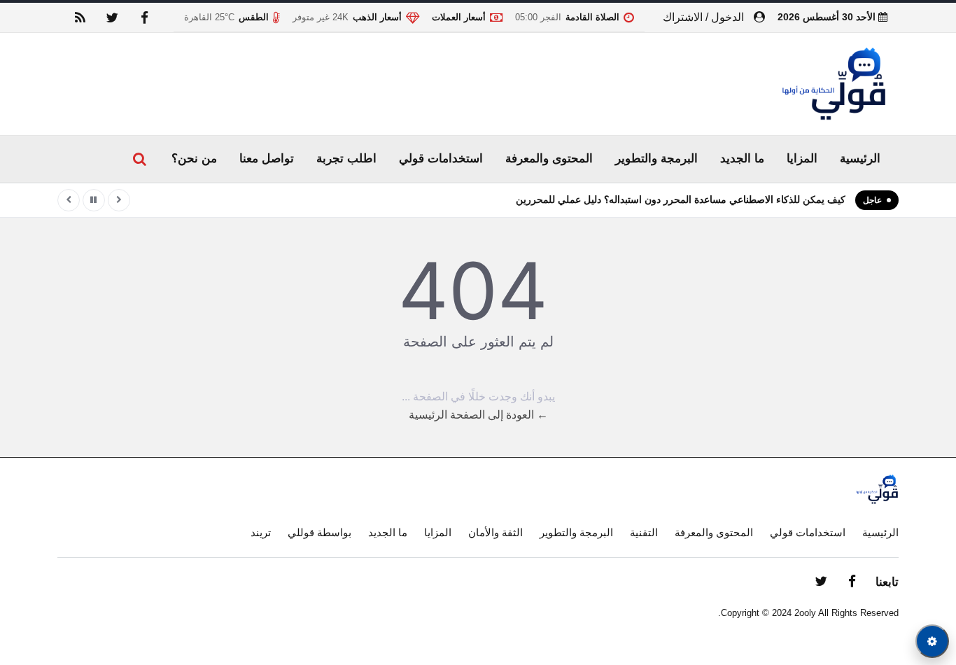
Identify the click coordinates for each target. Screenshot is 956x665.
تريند (261, 532)
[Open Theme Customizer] (932, 641)
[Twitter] (112, 17)
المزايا (802, 158)
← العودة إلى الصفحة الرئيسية (478, 415)
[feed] (80, 17)
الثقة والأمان (495, 532)
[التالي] (68, 200)
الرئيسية (860, 158)
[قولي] (833, 84)
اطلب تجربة (346, 158)
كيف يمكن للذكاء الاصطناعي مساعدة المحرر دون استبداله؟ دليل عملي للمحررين (680, 199)
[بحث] (139, 159)
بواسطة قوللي (319, 532)
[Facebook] (144, 17)
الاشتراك (683, 17)
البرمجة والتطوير (656, 158)
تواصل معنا (266, 158)
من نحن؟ (194, 158)
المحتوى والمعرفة (549, 158)
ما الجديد (742, 158)
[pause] (94, 200)
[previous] (119, 200)
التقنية (644, 532)
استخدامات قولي (441, 158)
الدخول (727, 17)
